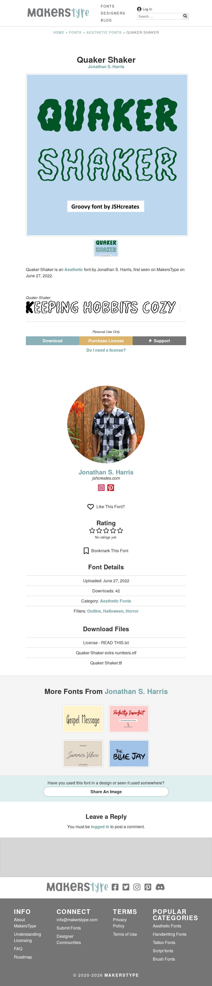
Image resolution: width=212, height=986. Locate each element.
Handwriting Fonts (169, 934)
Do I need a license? (106, 350)
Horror (132, 611)
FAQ (18, 949)
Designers (113, 13)
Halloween (113, 611)
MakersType (121, 975)
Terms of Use (125, 934)
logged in (100, 826)
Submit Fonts (69, 928)
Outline (94, 611)
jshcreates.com (106, 478)
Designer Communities (69, 939)
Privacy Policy (120, 923)
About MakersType (25, 923)
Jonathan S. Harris (106, 66)
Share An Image (106, 792)
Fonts (108, 6)
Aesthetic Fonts (104, 32)
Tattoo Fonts (164, 942)
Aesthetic (74, 269)
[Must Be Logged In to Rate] (106, 530)
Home (58, 32)
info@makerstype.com (77, 920)
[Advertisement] (106, 44)
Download (53, 341)
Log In (147, 8)
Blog (106, 20)
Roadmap (23, 957)
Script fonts (163, 951)
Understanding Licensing (27, 937)
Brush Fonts (164, 959)
